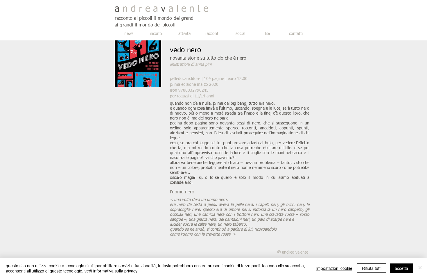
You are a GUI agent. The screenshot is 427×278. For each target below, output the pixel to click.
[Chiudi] (420, 268)
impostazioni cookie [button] (334, 268)
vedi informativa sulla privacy (111, 271)
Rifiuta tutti (371, 268)
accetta (401, 268)
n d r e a (140, 9)
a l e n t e (187, 9)
